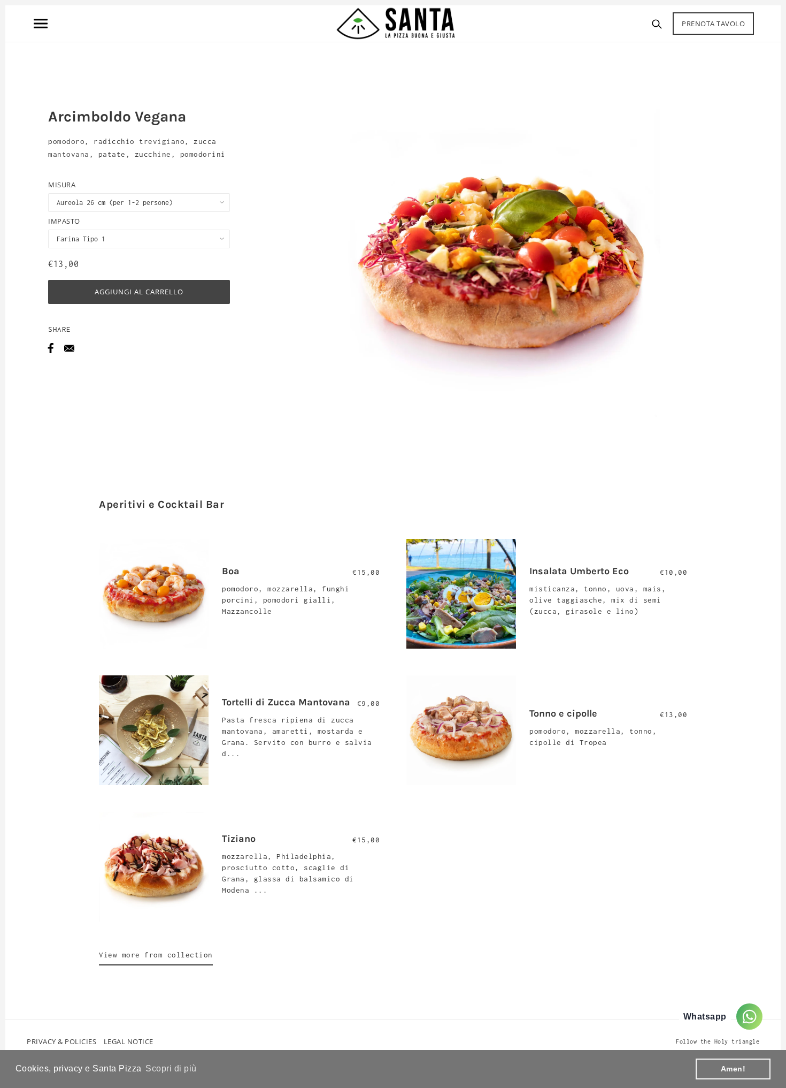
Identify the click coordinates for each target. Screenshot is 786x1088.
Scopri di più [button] (171, 1068)
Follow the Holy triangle (717, 1041)
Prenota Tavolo (713, 23)
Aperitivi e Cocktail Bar (161, 504)
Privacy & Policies (61, 1041)
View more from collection (156, 954)
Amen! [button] (733, 1068)
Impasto (64, 221)
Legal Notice (128, 1041)
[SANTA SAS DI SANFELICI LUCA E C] (396, 22)
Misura (61, 184)
